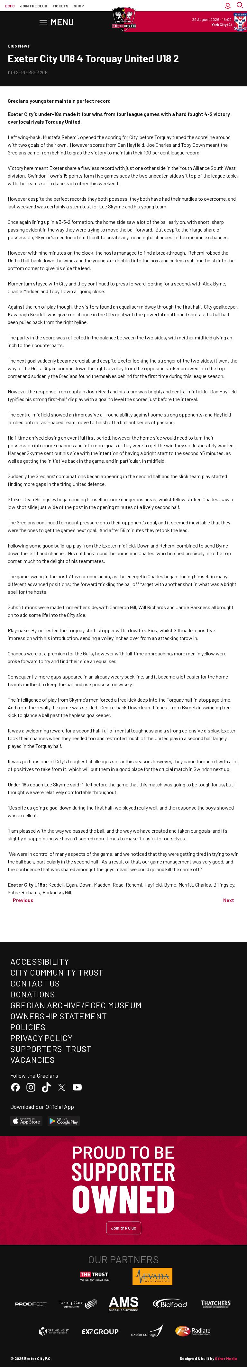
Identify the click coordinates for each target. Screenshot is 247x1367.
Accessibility (39, 961)
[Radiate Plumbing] (193, 1331)
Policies (28, 1027)
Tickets (60, 6)
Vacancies (32, 1060)
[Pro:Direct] (31, 1304)
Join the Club (123, 1228)
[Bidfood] (170, 1304)
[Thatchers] (216, 1304)
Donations (32, 994)
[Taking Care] (77, 1304)
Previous (23, 900)
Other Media (226, 1358)
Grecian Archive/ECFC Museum (76, 1005)
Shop (79, 6)
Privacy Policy (41, 1038)
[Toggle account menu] (227, 6)
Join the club (33, 6)
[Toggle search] (240, 6)
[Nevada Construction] (152, 1276)
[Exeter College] (147, 1331)
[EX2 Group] (100, 1331)
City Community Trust (57, 972)
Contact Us (35, 983)
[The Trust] (94, 1276)
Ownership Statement (58, 1016)
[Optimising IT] (54, 1331)
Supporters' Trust (51, 1049)
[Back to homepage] (123, 19)
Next (228, 900)
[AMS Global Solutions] (123, 1303)
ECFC (10, 6)
